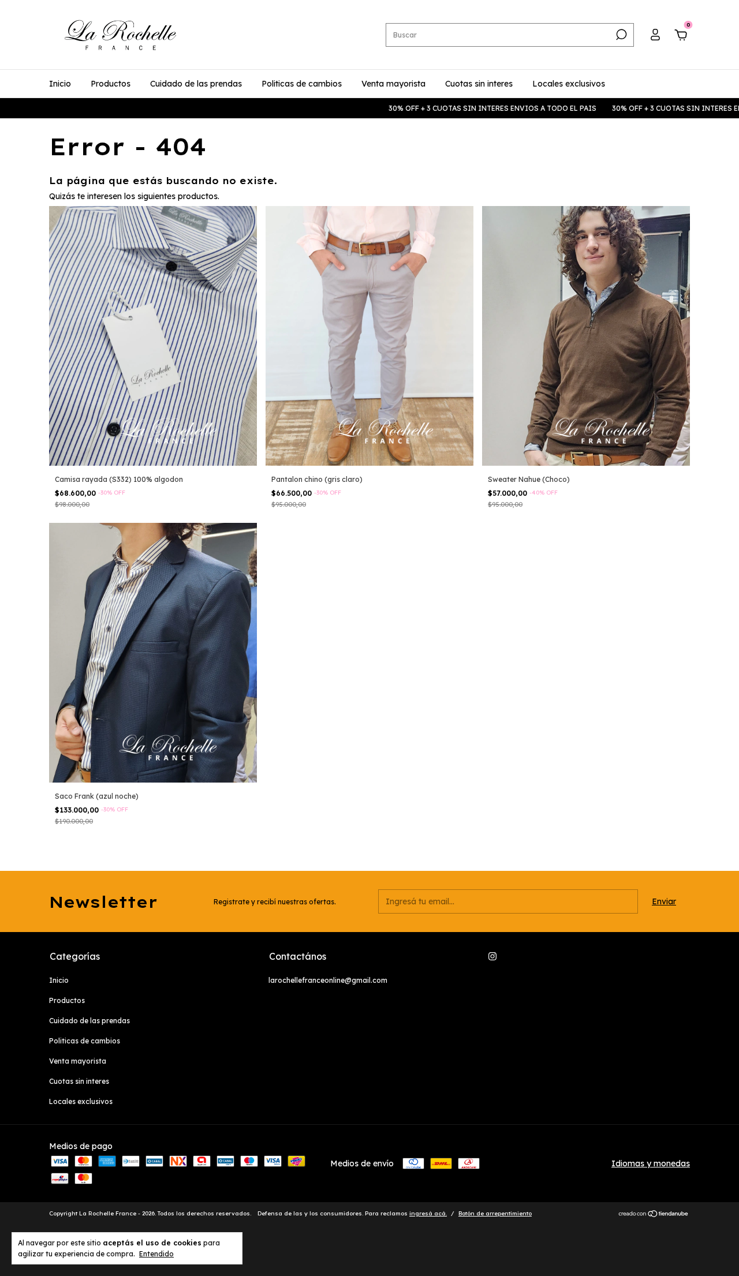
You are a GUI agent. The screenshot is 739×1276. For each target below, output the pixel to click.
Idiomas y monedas (650, 1163)
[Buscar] (620, 34)
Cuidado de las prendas (196, 83)
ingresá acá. (428, 1213)
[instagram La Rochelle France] (492, 956)
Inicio (60, 83)
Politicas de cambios (302, 83)
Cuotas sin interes (479, 83)
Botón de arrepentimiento (495, 1213)
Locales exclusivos (568, 83)
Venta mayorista (393, 83)
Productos (110, 83)
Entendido (156, 1253)
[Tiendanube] (654, 1215)
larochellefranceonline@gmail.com (327, 980)
